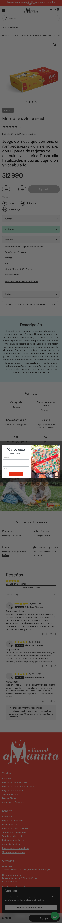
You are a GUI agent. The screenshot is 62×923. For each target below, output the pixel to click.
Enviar (16, 474)
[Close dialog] (58, 446)
